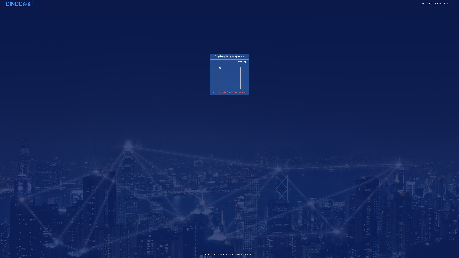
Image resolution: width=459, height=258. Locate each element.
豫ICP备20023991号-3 (248, 254)
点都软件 (221, 254)
